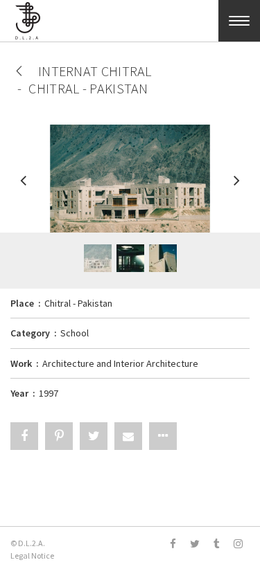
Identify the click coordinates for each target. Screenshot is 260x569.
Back (19, 71)
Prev (24, 187)
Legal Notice (32, 555)
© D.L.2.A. (27, 543)
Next (236, 187)
